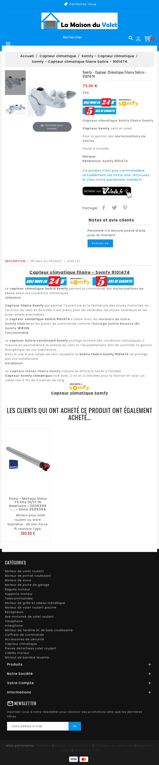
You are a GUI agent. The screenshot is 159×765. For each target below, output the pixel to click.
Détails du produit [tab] (46, 261)
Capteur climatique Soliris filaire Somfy (118, 120)
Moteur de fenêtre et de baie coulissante (39, 630)
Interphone (14, 626)
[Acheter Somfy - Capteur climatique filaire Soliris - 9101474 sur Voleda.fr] (107, 192)
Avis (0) (74, 261)
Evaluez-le (100, 243)
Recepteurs (14, 612)
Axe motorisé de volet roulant (29, 617)
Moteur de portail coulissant (28, 576)
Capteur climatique (21, 644)
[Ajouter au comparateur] (28, 490)
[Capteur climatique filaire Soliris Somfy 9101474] (15, 82)
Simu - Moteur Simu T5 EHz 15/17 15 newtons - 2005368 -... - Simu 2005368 (28, 504)
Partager (103, 207)
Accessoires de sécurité (24, 639)
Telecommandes (19, 598)
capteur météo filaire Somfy (35, 371)
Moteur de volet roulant (24, 571)
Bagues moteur (17, 589)
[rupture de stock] (18, 490)
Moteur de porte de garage (27, 585)
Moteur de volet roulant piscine (31, 607)
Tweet (114, 207)
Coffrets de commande (24, 635)
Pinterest (125, 207)
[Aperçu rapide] (37, 490)
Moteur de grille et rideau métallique (35, 603)
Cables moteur (17, 653)
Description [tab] (15, 261)
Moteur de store (18, 580)
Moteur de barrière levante (27, 657)
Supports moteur (19, 594)
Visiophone (14, 621)
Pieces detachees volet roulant (30, 648)
